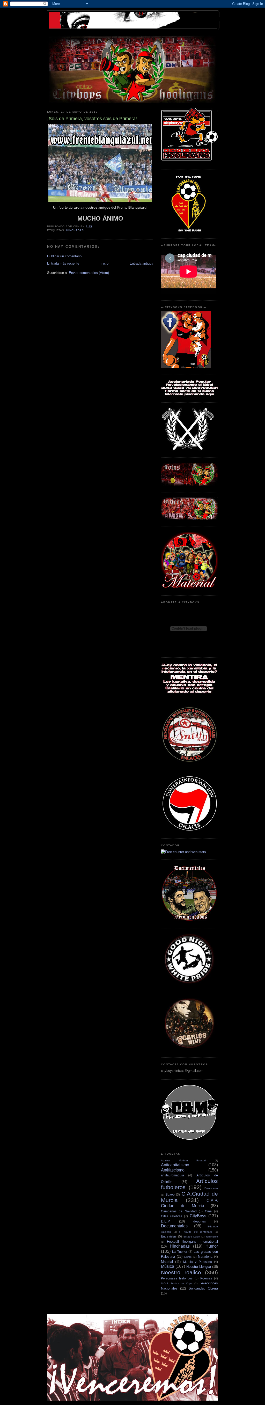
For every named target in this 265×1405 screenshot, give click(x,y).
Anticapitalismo (175, 1165)
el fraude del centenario (195, 1231)
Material (167, 1262)
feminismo (212, 1236)
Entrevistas (168, 1236)
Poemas (206, 1278)
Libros (188, 1256)
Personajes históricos (177, 1278)
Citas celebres (171, 1216)
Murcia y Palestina (197, 1261)
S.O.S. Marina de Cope (177, 1283)
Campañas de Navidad (179, 1211)
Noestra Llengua (198, 1267)
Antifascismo (173, 1170)
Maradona (205, 1256)
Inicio (104, 263)
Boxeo (170, 1194)
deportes (199, 1221)
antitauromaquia (172, 1175)
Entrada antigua (141, 263)
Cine (208, 1211)
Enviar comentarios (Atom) (89, 273)
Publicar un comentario (64, 256)
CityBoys (198, 1216)
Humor (211, 1246)
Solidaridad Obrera (203, 1288)
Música (167, 1266)
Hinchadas (75, 230)
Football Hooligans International (192, 1241)
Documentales (174, 1226)
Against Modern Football (183, 1160)
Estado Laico (191, 1236)
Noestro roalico (181, 1272)
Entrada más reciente (63, 263)
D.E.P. (166, 1221)
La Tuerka (179, 1251)
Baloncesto (211, 1188)
